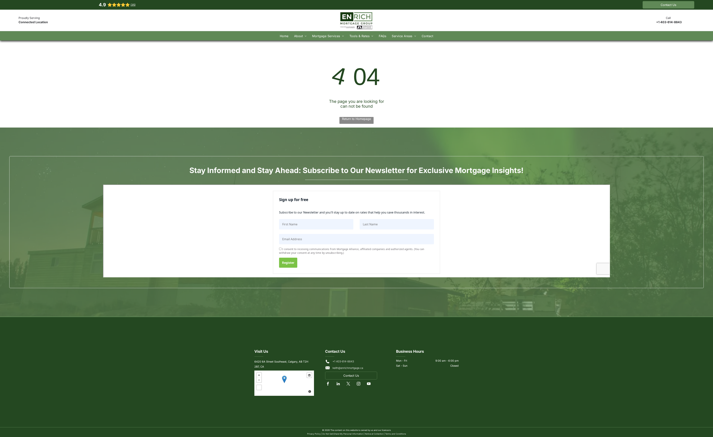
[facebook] (328, 384)
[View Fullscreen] (259, 387)
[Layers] (309, 375)
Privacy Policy (314, 434)
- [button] (259, 380)
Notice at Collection (374, 434)
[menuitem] (284, 35)
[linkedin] (338, 384)
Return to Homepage (356, 119)
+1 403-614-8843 (669, 22)
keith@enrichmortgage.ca (348, 367)
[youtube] (369, 384)
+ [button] (259, 375)
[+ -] (284, 383)
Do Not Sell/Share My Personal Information (342, 434)
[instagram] (358, 384)
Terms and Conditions (395, 434)
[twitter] (348, 384)
